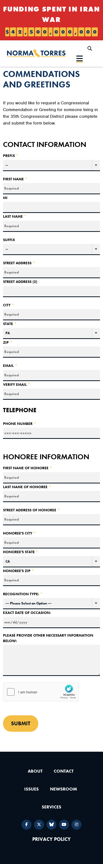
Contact (64, 771)
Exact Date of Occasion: (27, 612)
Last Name (14, 216)
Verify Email (16, 384)
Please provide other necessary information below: (48, 638)
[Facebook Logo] (27, 825)
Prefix (10, 155)
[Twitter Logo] (39, 825)
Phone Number (19, 423)
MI (5, 197)
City (8, 305)
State (9, 323)
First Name (15, 179)
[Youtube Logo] (64, 825)
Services (51, 807)
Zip (7, 342)
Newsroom (63, 789)
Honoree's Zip (18, 570)
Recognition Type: (22, 594)
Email (10, 365)
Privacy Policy (51, 839)
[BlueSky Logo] (51, 825)
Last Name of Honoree (27, 486)
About (35, 771)
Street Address (19, 263)
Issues (31, 789)
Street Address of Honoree (31, 510)
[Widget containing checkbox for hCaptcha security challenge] (40, 691)
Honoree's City (19, 533)
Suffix (9, 239)
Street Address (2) (20, 281)
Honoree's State (20, 551)
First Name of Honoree (27, 467)
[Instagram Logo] (77, 825)
